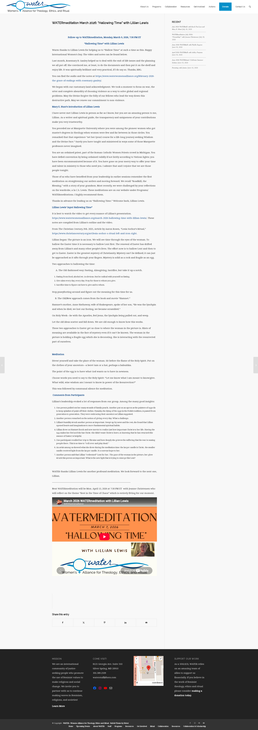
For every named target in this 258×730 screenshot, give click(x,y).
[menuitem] (144, 6)
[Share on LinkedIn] (125, 622)
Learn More (58, 706)
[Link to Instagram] (194, 723)
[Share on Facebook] (62, 622)
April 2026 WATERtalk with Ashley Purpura (187, 52)
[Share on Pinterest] (104, 622)
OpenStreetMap (145, 683)
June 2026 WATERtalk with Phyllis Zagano (187, 45)
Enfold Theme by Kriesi (119, 723)
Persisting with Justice (179, 68)
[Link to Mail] (199, 723)
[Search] (250, 6)
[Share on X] (83, 622)
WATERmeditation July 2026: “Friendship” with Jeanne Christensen (185, 35)
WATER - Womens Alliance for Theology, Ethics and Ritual (86, 723)
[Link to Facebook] (190, 723)
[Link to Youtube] (203, 723)
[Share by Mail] (146, 622)
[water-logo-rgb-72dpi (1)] (38, 6)
